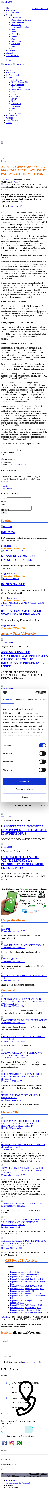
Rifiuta (25, 797)
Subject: (4, 504)
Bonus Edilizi (6, 816)
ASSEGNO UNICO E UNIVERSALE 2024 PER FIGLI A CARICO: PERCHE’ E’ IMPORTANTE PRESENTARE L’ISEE (24, 659)
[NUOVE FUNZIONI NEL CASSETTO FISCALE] (23, 551)
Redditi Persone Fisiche (35, 1281)
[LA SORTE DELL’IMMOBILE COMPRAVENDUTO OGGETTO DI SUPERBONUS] (2, 814)
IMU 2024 (8, 532)
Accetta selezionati (24, 789)
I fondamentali (31, 1274)
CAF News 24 (16, 206)
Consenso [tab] (7, 700)
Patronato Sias (6, 1460)
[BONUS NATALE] (10, 578)
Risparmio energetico (34, 1312)
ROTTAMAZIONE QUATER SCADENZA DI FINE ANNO (21, 612)
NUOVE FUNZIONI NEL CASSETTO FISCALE (18, 558)
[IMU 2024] (6, 526)
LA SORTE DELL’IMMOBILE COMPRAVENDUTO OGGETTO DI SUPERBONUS (24, 830)
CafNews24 (6, 1317)
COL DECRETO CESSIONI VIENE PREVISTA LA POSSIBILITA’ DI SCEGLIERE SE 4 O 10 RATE (22, 862)
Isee (27, 1291)
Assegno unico (7, 642)
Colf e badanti (31, 1305)
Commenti (30, 1277)
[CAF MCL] (6, 2)
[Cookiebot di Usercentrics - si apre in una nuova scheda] (35, 692)
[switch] (42, 753)
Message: (5, 510)
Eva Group (34, 1474)
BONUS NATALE (13, 584)
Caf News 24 (6, 180)
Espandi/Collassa (17, 1272)
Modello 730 (31, 1286)
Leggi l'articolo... (9, 545)
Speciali (17, 182)
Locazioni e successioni (35, 1296)
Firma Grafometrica (34, 1476)
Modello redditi (32, 1279)
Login (8, 60)
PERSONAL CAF (40, 8)
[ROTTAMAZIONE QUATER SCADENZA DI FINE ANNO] (24, 605)
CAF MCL (9, 1369)
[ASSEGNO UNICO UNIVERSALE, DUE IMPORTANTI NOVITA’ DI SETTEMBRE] (2, 686)
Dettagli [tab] (20, 700)
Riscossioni (30, 1307)
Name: (4, 499)
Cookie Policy (19, 1476)
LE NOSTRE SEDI (13, 1429)
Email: (3, 501)
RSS (37, 1272)
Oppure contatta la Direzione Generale (21, 1436)
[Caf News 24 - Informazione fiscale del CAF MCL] (2, 142)
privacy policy (29, 1362)
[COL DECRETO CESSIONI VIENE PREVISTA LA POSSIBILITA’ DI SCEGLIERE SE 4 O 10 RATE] (2, 844)
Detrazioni (30, 1310)
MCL (3, 1457)
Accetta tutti (24, 781)
